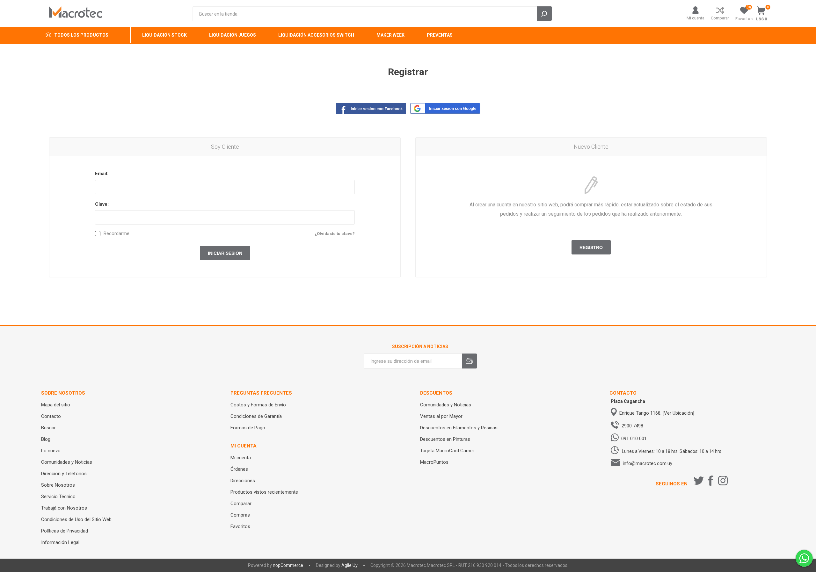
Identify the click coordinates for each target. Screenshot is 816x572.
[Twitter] (699, 480)
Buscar (48, 428)
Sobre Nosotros (58, 485)
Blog (45, 439)
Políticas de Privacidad (64, 531)
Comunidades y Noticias (66, 462)
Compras (240, 515)
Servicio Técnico (58, 496)
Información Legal (60, 542)
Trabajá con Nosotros (64, 508)
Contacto (51, 416)
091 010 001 (634, 438)
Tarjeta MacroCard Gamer (447, 451)
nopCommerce (288, 565)
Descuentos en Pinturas (445, 439)
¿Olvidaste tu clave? (335, 233)
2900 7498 (632, 426)
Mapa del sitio (55, 405)
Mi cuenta (695, 18)
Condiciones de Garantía (256, 416)
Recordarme (116, 233)
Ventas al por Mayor (441, 416)
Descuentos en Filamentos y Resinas (459, 428)
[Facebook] (711, 480)
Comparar (720, 18)
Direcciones (242, 480)
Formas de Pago (247, 428)
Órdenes (239, 469)
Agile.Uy (349, 565)
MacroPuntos (434, 462)
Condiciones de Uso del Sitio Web (76, 519)
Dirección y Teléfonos (64, 473)
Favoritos (240, 526)
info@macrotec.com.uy (647, 463)
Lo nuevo (51, 451)
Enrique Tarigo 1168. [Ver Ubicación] (656, 413)
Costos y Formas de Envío (258, 405)
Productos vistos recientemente (264, 492)
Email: (101, 173)
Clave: (102, 204)
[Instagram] (723, 480)
